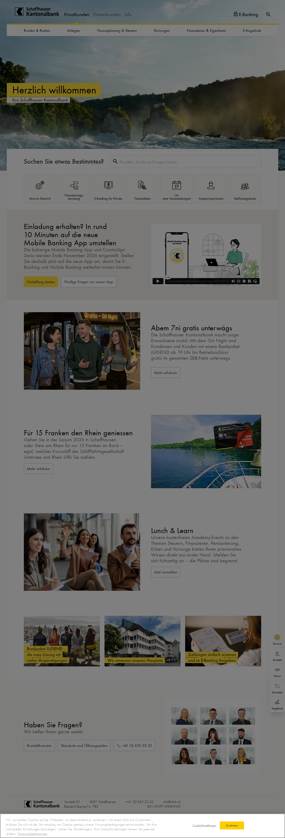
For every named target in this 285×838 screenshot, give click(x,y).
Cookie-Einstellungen (204, 825)
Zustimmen (232, 825)
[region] (142, 826)
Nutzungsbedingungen (32, 834)
